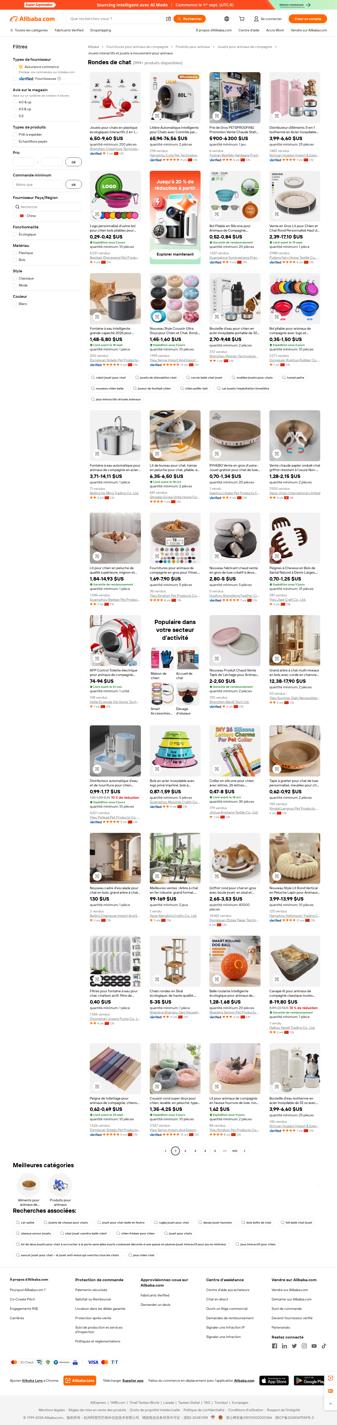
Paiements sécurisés (91, 1290)
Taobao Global (189, 1402)
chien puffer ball (196, 388)
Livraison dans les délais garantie (100, 1309)
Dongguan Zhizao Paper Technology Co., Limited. (235, 920)
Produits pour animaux (193, 47)
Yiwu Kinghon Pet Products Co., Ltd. (175, 596)
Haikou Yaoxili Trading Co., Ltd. (292, 1028)
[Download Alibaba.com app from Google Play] (310, 1380)
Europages (240, 1402)
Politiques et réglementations (97, 1341)
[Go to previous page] (165, 1150)
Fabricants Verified (155, 1295)
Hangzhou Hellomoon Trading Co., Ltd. (294, 916)
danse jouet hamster (217, 1222)
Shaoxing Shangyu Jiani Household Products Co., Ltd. (175, 1012)
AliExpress (98, 1402)
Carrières (17, 1318)
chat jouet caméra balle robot (86, 1233)
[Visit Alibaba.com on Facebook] (275, 1346)
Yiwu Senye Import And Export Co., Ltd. (175, 360)
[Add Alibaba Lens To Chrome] (79, 1380)
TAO (207, 1402)
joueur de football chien (154, 388)
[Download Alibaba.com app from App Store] (274, 1380)
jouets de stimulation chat (158, 377)
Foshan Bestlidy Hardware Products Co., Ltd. (235, 155)
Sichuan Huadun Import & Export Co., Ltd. (294, 155)
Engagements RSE (24, 1309)
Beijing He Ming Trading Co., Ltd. (114, 493)
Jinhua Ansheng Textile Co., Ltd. (233, 812)
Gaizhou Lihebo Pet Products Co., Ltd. (235, 493)
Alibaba (93, 47)
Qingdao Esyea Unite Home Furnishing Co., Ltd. (175, 497)
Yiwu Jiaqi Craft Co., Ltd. (287, 600)
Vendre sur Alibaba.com (290, 1290)
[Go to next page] (244, 1150)
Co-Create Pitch (22, 1299)
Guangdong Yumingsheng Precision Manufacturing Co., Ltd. (235, 257)
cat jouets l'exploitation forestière (245, 388)
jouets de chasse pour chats (68, 1222)
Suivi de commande (287, 1309)
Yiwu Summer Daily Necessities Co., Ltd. (294, 698)
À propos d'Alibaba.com (29, 1279)
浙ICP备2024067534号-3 (294, 1418)
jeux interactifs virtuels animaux (118, 399)
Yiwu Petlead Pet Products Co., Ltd (115, 817)
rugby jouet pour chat (174, 1222)
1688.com (117, 1402)
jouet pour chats (180, 1233)
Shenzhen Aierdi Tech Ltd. (229, 702)
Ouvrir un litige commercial (226, 1309)
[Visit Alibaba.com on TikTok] (324, 1346)
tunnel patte (295, 377)
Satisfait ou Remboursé (93, 1299)
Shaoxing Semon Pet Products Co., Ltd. (235, 1012)
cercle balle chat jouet (206, 377)
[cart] (242, 20)
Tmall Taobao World (144, 1402)
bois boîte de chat (258, 1222)
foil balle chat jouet (299, 1222)
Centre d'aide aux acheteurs (227, 1290)
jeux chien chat (143, 1255)
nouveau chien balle (110, 388)
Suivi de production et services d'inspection (99, 1329)
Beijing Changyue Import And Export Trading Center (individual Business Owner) (115, 916)
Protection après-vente (93, 1318)
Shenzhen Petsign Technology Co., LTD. (235, 356)
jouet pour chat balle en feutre (123, 1222)
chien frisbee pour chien (138, 1233)
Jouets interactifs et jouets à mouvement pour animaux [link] (130, 53)
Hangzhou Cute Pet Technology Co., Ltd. (175, 155)
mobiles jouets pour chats (255, 377)
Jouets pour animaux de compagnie (244, 47)
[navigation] (47, 599)
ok (74, 162)
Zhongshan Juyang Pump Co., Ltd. (115, 1019)
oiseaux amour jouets (36, 1233)
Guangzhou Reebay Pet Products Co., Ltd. (115, 600)
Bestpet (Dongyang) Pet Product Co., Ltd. (115, 257)
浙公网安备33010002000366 (249, 1418)
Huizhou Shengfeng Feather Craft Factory (235, 596)
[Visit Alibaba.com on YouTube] (314, 1346)
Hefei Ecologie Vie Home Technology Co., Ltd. (115, 702)
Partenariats (281, 1327)
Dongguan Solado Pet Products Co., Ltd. (115, 360)
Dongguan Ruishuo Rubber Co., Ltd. (294, 360)
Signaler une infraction (223, 1337)
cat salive (27, 1222)
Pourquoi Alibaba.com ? (28, 1290)
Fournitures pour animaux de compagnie (137, 47)
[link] (330, 1378)
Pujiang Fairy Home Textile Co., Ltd (294, 257)
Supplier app (133, 1380)
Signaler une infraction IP (225, 1327)
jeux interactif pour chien (258, 1244)
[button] (168, 19)
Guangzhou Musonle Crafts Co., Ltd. (175, 802)
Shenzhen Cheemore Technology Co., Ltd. (115, 149)
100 (234, 1151)
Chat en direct (217, 1299)
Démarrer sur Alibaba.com (292, 1299)
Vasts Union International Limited (294, 493)
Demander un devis (155, 1305)
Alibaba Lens (32, 1380)
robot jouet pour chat (111, 377)
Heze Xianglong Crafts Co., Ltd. (173, 916)
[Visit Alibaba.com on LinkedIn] (284, 1346)
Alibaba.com (244, 1380)
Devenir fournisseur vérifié (292, 1318)
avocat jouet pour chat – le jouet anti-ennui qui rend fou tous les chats (70, 1255)
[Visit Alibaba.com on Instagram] (304, 1346)
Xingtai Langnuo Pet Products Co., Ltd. (294, 808)
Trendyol (221, 1402)
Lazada (168, 1402)
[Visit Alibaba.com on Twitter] (294, 1346)
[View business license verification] (213, 1417)
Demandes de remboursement (230, 1318)
